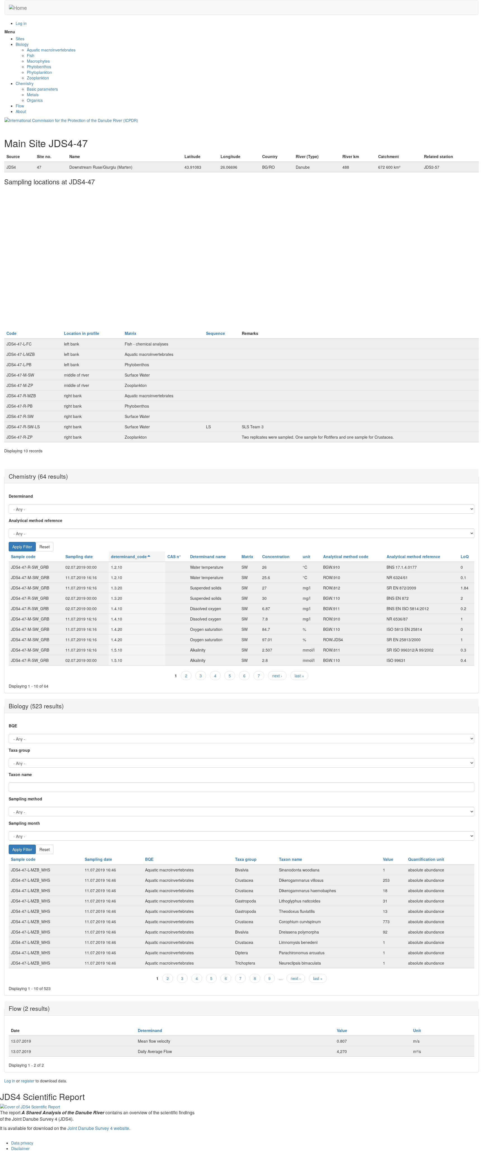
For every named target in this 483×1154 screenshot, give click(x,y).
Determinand (21, 496)
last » (299, 675)
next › (277, 675)
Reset (44, 546)
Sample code (23, 556)
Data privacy (22, 1143)
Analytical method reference (35, 520)
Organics (35, 100)
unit (306, 556)
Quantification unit (426, 859)
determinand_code (129, 556)
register (27, 1081)
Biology (22, 44)
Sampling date (79, 556)
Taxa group (19, 750)
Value (388, 859)
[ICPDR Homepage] (71, 120)
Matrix (130, 333)
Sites (20, 38)
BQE (13, 725)
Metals (33, 94)
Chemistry (25, 83)
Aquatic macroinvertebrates (51, 50)
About (21, 111)
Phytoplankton (39, 72)
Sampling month (24, 823)
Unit (417, 1030)
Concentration (276, 556)
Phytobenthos (39, 66)
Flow (20, 106)
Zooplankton (38, 78)
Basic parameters (42, 89)
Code (11, 333)
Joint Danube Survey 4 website (98, 1128)
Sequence (215, 333)
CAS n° (174, 556)
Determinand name (208, 556)
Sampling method (25, 799)
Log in (21, 23)
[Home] (18, 8)
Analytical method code (345, 556)
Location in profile (81, 333)
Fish (30, 55)
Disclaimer (20, 1148)
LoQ (465, 556)
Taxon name (20, 774)
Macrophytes (38, 61)
